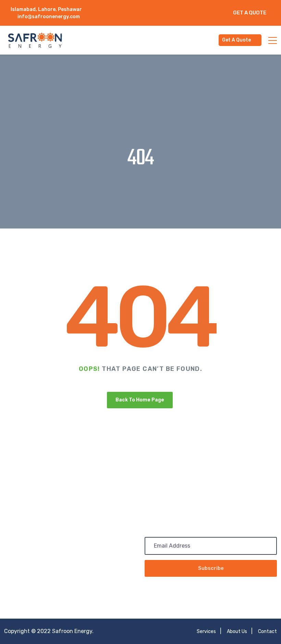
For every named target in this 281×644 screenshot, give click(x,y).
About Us (237, 631)
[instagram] (165, 17)
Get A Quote (249, 13)
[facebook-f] (158, 9)
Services (206, 631)
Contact (267, 631)
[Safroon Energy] (35, 40)
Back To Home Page (139, 400)
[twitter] (175, 9)
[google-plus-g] (193, 9)
